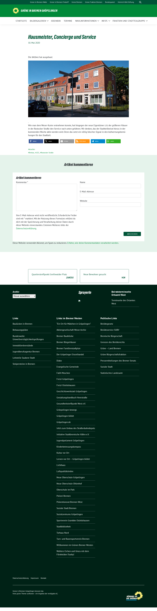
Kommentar (22, 182)
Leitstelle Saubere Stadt (24, 357)
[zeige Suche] (140, 2)
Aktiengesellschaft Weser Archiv (71, 329)
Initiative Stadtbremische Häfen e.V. (73, 434)
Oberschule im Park (65, 489)
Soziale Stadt (106, 366)
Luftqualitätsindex (65, 471)
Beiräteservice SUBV (109, 329)
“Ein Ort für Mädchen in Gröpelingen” (74, 323)
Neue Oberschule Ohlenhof (69, 483)
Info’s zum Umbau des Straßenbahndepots (76, 428)
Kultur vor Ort (63, 452)
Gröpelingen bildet (65, 416)
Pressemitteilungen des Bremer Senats (118, 360)
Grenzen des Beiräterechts (112, 342)
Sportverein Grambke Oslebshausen (73, 520)
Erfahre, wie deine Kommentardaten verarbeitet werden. (93, 243)
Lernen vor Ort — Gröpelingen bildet (73, 459)
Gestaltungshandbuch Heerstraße (72, 397)
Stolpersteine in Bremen (24, 363)
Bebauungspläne (20, 329)
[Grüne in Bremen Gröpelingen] (16, 10)
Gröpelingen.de (64, 422)
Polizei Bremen (64, 495)
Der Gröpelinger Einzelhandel (70, 354)
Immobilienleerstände (23, 345)
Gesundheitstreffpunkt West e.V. (71, 403)
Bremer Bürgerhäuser (66, 342)
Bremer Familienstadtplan (68, 348)
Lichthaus (61, 465)
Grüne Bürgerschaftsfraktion (113, 354)
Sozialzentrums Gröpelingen (70, 514)
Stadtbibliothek (64, 526)
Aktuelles (31, 149)
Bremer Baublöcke (65, 336)
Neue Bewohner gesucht (104, 276)
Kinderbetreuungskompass (69, 446)
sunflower (30, 594)
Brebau (31, 153)
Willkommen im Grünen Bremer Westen (75, 545)
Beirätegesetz (106, 323)
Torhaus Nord (63, 532)
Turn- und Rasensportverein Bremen (73, 538)
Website (83, 200)
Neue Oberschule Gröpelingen (71, 477)
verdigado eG (52, 594)
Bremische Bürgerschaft (111, 336)
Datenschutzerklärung (26, 228)
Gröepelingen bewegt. (67, 409)
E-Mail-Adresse (87, 191)
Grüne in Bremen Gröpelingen (39, 10)
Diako (59, 360)
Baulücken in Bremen (22, 323)
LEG (37, 153)
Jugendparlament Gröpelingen (70, 440)
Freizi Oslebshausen (66, 385)
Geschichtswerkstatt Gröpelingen (72, 391)
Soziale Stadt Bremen (66, 508)
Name (82, 182)
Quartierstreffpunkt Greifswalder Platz (53, 276)
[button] (36, 141)
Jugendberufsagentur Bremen (26, 351)
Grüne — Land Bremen (110, 348)
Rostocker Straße (47, 153)
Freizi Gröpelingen (65, 379)
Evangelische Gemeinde (68, 366)
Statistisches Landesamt (111, 373)
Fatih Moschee (63, 373)
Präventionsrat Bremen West (69, 502)
